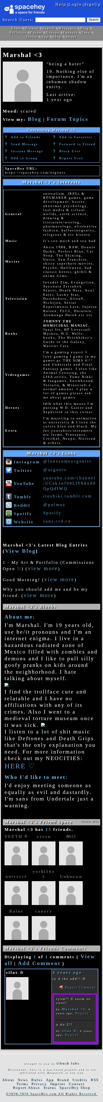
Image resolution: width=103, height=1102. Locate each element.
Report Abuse (26, 1087)
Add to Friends (25, 137)
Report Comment (80, 987)
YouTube (23, 483)
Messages (67, 28)
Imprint (57, 1083)
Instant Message (26, 151)
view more (43, 568)
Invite (32, 37)
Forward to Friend (77, 144)
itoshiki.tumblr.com (67, 496)
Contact (76, 1083)
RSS (94, 1079)
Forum (36, 32)
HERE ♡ (19, 766)
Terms (22, 1083)
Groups (53, 32)
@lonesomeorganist (67, 461)
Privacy (39, 1083)
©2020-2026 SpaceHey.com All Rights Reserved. (52, 1093)
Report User (70, 158)
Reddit (21, 505)
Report (82, 1013)
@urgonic (55, 469)
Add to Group (24, 158)
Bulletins (18, 32)
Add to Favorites (75, 137)
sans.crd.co (57, 521)
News (23, 1079)
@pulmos (54, 504)
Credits (79, 1079)
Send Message (24, 144)
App (45, 37)
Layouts (70, 32)
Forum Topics (67, 119)
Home (16, 28)
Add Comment (39, 963)
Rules (36, 1079)
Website (23, 522)
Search (93, 19)
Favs (86, 32)
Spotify (22, 513)
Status (49, 1087)
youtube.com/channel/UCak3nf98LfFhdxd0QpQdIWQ (69, 483)
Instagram (26, 462)
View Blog (20, 551)
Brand (63, 1079)
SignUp (92, 4)
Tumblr (22, 496)
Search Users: (18, 20)
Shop (57, 37)
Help (61, 4)
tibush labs (67, 1063)
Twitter (22, 470)
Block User (69, 151)
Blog (84, 28)
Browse (32, 28)
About (71, 37)
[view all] (90, 821)
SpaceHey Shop (74, 1087)
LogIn (75, 4)
